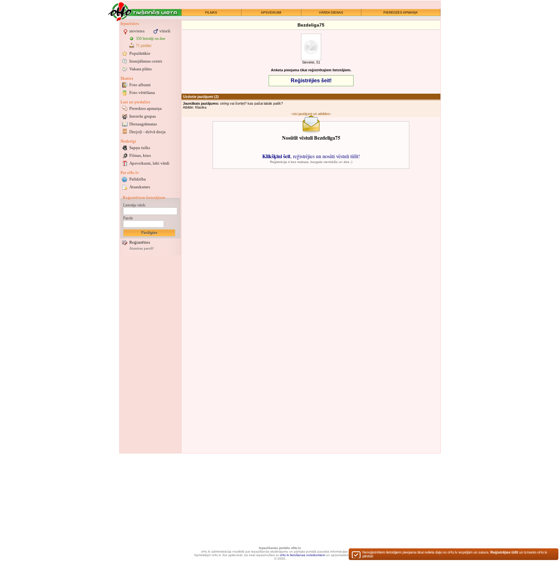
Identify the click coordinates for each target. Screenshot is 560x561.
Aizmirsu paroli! (141, 248)
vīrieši (164, 31)
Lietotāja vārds (134, 205)
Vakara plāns (140, 68)
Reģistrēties (139, 242)
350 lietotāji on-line (150, 38)
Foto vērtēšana (142, 92)
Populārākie (139, 53)
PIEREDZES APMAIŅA (400, 12)
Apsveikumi (149, 163)
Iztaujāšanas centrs (145, 61)
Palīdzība (137, 179)
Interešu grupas (142, 116)
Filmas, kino (140, 155)
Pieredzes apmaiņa (145, 108)
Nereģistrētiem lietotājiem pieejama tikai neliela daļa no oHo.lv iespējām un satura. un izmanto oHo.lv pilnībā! (454, 554)
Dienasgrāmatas (143, 124)
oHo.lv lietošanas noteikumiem (302, 555)
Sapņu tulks (139, 147)
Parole (128, 218)
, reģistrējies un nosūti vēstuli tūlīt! (311, 156)
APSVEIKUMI (271, 12)
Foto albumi (140, 84)
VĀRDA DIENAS (331, 12)
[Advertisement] (150, 354)
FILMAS (211, 12)
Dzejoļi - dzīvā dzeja (147, 131)
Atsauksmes (139, 186)
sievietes (137, 31)
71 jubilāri (143, 45)
